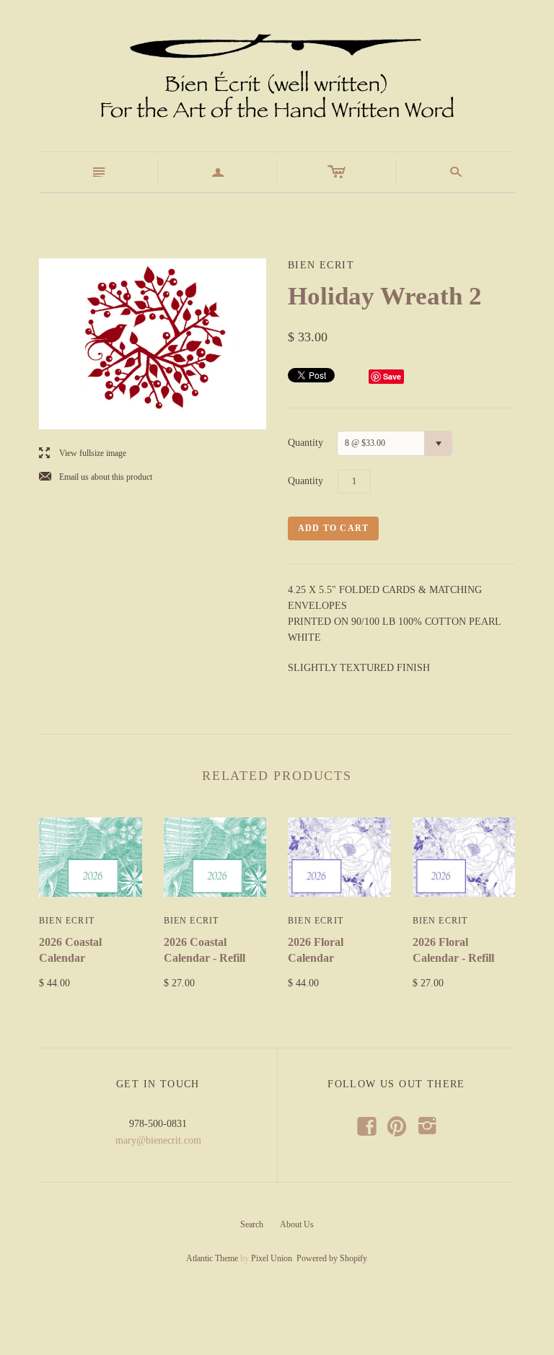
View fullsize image (82, 453)
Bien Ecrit (66, 921)
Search (251, 1224)
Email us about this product (95, 477)
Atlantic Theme (212, 1258)
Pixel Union (271, 1258)
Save (392, 376)
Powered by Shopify (331, 1258)
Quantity (305, 442)
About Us (297, 1224)
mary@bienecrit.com (158, 1140)
